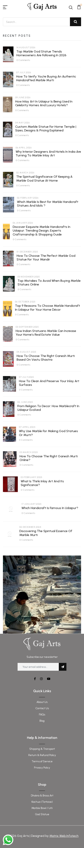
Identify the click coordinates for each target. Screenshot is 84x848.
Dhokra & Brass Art (42, 795)
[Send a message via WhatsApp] (8, 840)
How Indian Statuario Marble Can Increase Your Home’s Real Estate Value (46, 332)
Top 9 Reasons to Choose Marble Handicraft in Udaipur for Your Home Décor (47, 307)
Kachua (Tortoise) (42, 801)
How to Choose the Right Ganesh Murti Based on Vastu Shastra (46, 357)
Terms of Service (42, 761)
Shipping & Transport (42, 749)
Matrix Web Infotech (64, 836)
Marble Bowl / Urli (42, 808)
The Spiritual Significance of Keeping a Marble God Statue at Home (44, 178)
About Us (42, 702)
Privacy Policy (42, 767)
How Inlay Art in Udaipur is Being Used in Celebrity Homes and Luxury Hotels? (43, 103)
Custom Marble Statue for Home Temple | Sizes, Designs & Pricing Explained (45, 128)
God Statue (42, 814)
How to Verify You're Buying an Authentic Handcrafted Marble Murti (46, 78)
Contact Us (42, 708)
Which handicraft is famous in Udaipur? (49, 508)
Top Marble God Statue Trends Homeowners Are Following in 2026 (41, 53)
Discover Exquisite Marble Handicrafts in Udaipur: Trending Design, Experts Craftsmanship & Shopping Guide (41, 230)
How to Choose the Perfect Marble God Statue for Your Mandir (46, 257)
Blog (42, 720)
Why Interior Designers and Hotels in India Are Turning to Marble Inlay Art (48, 153)
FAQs (42, 714)
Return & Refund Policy (42, 755)
